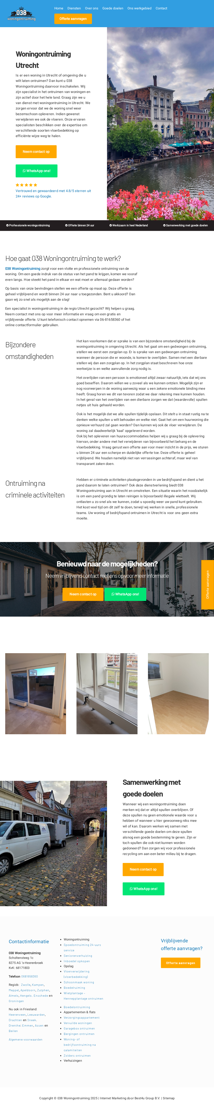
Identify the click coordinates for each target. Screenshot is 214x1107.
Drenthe (14, 1025)
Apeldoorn (28, 990)
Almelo (14, 995)
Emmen (27, 1025)
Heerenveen (17, 1014)
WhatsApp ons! (38, 170)
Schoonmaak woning (79, 982)
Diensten (74, 8)
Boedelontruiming (77, 1007)
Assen (39, 1025)
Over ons (91, 8)
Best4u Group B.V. (147, 1098)
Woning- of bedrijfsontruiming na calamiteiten (80, 1044)
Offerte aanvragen (73, 18)
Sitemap (169, 1098)
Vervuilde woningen (78, 1023)
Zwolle (26, 984)
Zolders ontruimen (77, 1055)
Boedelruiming (74, 987)
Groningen (16, 1001)
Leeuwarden (36, 1014)
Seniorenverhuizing (78, 955)
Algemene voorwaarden (26, 1039)
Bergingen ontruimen (79, 1034)
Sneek (31, 1020)
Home (58, 8)
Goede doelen (112, 8)
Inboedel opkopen (77, 961)
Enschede (41, 995)
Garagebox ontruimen (79, 1028)
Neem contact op (36, 151)
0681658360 (23, 976)
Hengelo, (27, 995)
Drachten (15, 1020)
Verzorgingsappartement (82, 1017)
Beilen (13, 1031)
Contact (161, 8)
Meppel (14, 990)
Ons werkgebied (139, 8)
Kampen (38, 984)
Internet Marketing (113, 1098)
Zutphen (43, 990)
